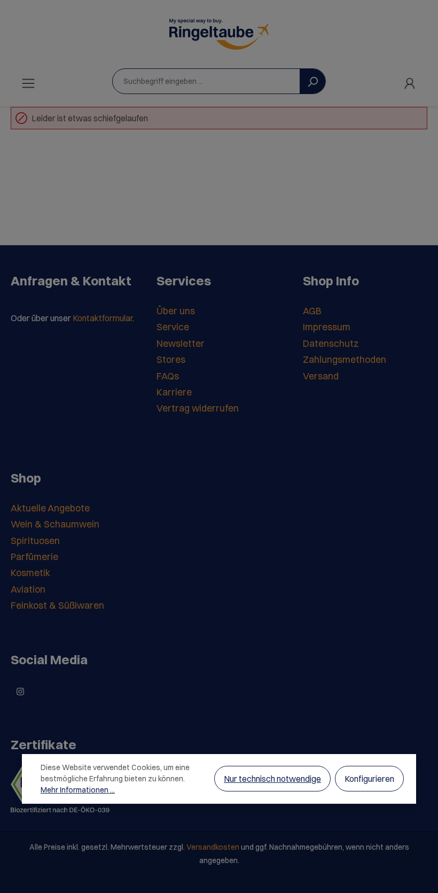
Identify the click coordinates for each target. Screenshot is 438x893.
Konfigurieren (369, 778)
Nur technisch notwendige (272, 778)
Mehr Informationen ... (78, 790)
